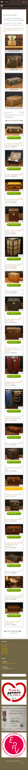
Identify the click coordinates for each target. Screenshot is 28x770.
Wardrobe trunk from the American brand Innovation (13, 417)
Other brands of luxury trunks (14, 108)
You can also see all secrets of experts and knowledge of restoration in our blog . (14, 30)
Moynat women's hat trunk (13, 519)
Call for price (13, 488)
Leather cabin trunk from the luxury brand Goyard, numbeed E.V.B (13, 544)
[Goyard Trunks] (14, 62)
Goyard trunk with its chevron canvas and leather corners (14, 597)
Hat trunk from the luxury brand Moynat (13, 320)
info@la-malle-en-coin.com (9, 663)
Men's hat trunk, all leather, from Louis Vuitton (13, 231)
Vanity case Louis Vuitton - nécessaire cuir (12, 622)
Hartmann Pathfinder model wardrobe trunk (13, 383)
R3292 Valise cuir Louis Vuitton (14, 443)
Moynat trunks (14, 89)
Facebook (6, 645)
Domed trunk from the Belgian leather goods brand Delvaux (13, 350)
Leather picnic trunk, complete (14, 174)
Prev (6, 120)
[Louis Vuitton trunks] (14, 43)
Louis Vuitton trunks (14, 51)
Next (21, 120)
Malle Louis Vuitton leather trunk (13, 468)
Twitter (5, 646)
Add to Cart (14, 137)
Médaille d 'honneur (10, 728)
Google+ (5, 648)
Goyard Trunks (14, 69)
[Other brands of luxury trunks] (14, 100)
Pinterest (6, 650)
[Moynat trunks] (14, 82)
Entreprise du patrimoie (11, 755)
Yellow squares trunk (11, 291)
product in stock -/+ (9, 115)
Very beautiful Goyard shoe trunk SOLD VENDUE (13, 495)
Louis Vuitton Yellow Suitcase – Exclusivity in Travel (13, 200)
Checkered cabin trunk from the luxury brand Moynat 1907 (14, 144)
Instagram (6, 651)
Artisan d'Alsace (9, 702)
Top (23, 763)
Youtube (5, 653)
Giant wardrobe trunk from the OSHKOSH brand (13, 265)
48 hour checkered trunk (12, 571)
